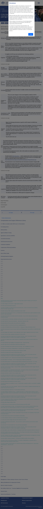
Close (31, 34)
